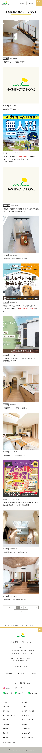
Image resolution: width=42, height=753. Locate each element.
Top (10, 607)
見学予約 (9, 673)
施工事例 (24, 702)
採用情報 (5, 737)
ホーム (5, 702)
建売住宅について (8, 733)
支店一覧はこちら (21, 666)
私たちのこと (7, 711)
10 (16, 611)
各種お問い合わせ (27, 737)
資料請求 (21, 673)
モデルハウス (26, 728)
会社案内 (24, 724)
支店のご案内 (26, 733)
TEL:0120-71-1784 (14, 653)
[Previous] (5, 607)
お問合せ (33, 673)
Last (21, 611)
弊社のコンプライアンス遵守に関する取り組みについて (21, 659)
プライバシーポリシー (9, 742)
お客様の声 (6, 706)
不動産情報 (6, 724)
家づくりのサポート (9, 715)
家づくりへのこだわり (29, 711)
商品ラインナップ (27, 720)
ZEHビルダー (26, 715)
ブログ (24, 706)
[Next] (26, 611)
